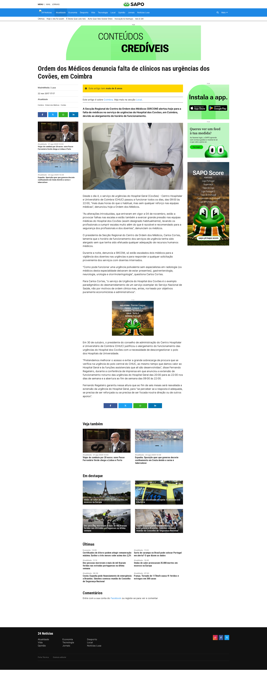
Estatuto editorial (59, 657)
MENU (40, 4)
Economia (87, 550)
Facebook (116, 598)
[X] (226, 637)
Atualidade (43, 99)
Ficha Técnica (43, 657)
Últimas (88, 544)
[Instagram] (215, 637)
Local (139, 99)
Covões (63, 105)
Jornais (56, 4)
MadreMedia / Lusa (47, 87)
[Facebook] (221, 637)
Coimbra (41, 105)
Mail (48, 4)
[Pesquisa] (217, 12)
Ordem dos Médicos (52, 105)
